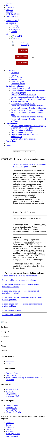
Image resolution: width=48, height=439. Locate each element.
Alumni (14, 32)
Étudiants (14, 25)
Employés (15, 27)
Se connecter (11, 23)
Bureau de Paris (12, 373)
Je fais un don (23, 50)
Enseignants (15, 29)
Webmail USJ (11, 410)
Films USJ (10, 391)
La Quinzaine (11, 394)
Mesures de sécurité (13, 412)
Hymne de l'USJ (12, 396)
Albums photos (12, 389)
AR (17, 38)
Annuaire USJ (11, 408)
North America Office (14, 375)
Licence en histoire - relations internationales (19, 276)
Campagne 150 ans (21, 56)
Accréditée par (12, 21)
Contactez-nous (12, 405)
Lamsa (8, 363)
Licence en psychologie (11, 310)
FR (7, 34)
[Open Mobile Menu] (33, 57)
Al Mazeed (10, 361)
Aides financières (22, 62)
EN (20, 36)
